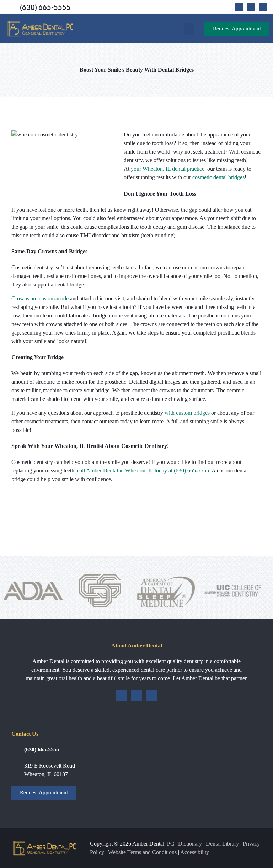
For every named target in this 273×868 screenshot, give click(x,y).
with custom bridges (187, 413)
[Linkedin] (263, 7)
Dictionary (190, 844)
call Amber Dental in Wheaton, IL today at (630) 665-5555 (143, 470)
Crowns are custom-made (40, 298)
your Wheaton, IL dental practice (167, 169)
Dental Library (222, 844)
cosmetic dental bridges (218, 177)
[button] (189, 29)
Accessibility (194, 852)
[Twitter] (251, 7)
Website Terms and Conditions (142, 852)
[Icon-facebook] (239, 7)
